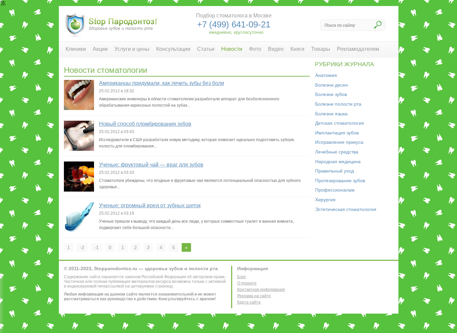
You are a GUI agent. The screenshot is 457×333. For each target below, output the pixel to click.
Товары (320, 49)
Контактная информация (261, 289)
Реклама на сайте (254, 296)
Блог (241, 276)
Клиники (76, 49)
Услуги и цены (132, 49)
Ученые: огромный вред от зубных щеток (150, 205)
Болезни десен (331, 85)
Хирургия (325, 199)
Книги (297, 49)
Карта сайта (249, 302)
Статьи (205, 49)
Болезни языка (331, 113)
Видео (276, 49)
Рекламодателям (358, 49)
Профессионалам (335, 190)
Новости (231, 49)
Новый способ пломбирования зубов (145, 124)
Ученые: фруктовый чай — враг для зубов (151, 165)
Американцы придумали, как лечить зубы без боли (161, 83)
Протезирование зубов (340, 180)
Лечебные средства (336, 151)
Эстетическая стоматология (345, 209)
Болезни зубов (331, 94)
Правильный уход (334, 171)
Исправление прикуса (339, 142)
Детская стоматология (339, 123)
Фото (255, 49)
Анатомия (326, 75)
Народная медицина (338, 161)
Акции (100, 49)
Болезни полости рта (338, 104)
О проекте (247, 283)
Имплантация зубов (337, 132)
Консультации (173, 49)
